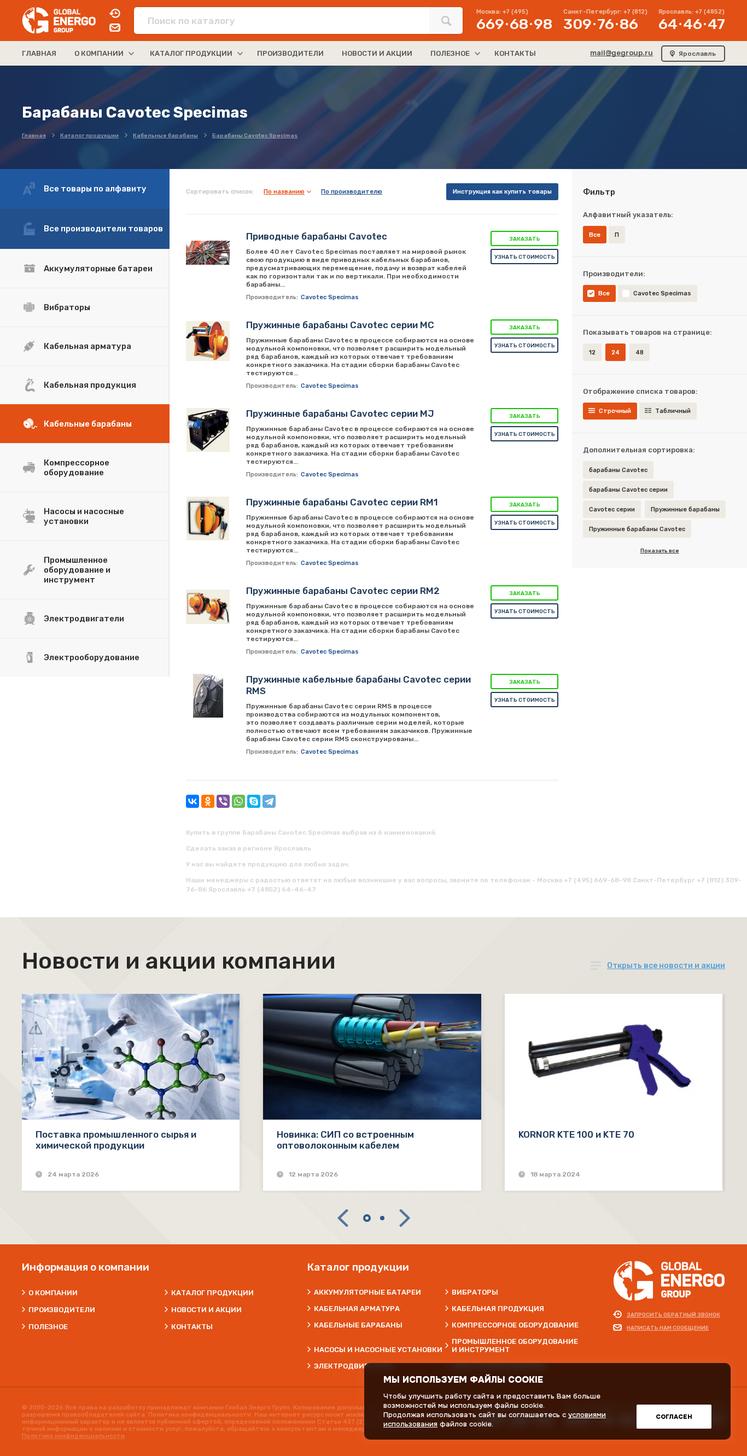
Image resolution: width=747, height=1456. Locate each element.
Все (604, 293)
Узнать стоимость (524, 257)
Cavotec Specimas (662, 293)
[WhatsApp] (238, 801)
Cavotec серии (612, 509)
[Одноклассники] (207, 801)
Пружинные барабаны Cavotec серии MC (340, 324)
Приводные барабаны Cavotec (316, 236)
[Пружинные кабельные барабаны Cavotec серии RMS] (208, 696)
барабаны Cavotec (618, 470)
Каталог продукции (212, 1293)
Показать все (659, 551)
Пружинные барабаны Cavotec (637, 529)
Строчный (615, 411)
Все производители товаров (103, 229)
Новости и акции (206, 1310)
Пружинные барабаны (685, 509)
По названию (284, 191)
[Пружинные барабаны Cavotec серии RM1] (208, 518)
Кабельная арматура (87, 346)
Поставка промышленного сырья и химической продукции (116, 1140)
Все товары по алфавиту (95, 189)
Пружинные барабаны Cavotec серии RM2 (343, 590)
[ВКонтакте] (192, 801)
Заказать (524, 239)
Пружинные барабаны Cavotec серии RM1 (342, 502)
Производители (61, 1310)
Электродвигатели (84, 619)
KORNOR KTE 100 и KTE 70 (576, 1134)
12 (592, 352)
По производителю (351, 191)
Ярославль (697, 53)
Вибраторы (67, 307)
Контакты (192, 1327)
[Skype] (253, 801)
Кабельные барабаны (88, 424)
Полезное (48, 1327)
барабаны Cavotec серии (628, 489)
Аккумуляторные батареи (98, 268)
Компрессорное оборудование (76, 467)
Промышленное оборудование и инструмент (77, 570)
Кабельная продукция (90, 385)
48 (639, 352)
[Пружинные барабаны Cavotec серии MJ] (208, 430)
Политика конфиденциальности (73, 1436)
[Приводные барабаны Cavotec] (208, 253)
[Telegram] (269, 801)
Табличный (673, 411)
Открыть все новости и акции (666, 965)
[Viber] (223, 801)
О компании (53, 1293)
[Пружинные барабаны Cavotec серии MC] (208, 341)
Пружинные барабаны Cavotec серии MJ (340, 413)
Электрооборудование (91, 657)
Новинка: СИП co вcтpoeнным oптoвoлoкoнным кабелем (345, 1140)
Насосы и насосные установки (84, 516)
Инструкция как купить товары (502, 191)
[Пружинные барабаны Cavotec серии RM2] (208, 607)
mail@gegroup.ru (621, 53)
